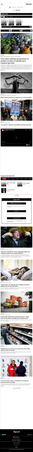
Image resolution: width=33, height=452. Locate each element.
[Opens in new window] (14, 440)
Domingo (30, 178)
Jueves (17, 178)
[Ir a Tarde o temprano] (19, 183)
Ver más (8, 185)
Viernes (21, 178)
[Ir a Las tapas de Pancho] (3, 190)
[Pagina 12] (29, 4)
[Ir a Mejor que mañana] (4, 22)
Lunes (4, 178)
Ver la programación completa (16, 26)
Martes (8, 178)
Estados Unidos (14, 7)
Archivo (16, 447)
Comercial (29, 434)
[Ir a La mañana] (11, 22)
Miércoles (13, 178)
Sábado (26, 178)
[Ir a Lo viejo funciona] (18, 22)
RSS (31, 434)
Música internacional (20, 7)
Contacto (16, 445)
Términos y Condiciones (16, 442)
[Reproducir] (4, 17)
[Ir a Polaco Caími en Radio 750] (3, 183)
